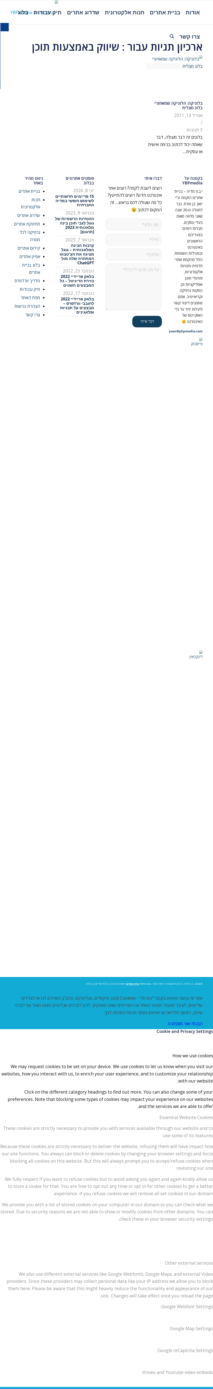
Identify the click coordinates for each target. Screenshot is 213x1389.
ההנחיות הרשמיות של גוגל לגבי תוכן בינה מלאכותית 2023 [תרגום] (74, 225)
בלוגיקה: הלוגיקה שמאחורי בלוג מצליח (178, 105)
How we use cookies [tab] (192, 1056)
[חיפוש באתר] (172, 36)
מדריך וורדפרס (27, 281)
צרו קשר (32, 315)
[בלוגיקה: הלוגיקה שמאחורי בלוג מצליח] (174, 66)
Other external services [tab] (189, 1263)
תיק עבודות (30, 289)
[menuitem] (193, 12)
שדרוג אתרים (28, 215)
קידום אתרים (29, 248)
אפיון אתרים (29, 256)
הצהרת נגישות (27, 306)
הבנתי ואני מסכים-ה (185, 1023)
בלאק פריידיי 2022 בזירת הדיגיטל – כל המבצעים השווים (77, 281)
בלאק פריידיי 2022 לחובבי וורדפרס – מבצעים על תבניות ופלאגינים (77, 305)
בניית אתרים (29, 191)
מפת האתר (30, 297)
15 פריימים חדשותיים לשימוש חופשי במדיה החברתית (74, 201)
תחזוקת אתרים (27, 224)
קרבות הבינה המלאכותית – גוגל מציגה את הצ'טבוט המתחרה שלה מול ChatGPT (77, 254)
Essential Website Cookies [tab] (186, 1117)
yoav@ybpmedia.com (186, 331)
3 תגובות (195, 130)
